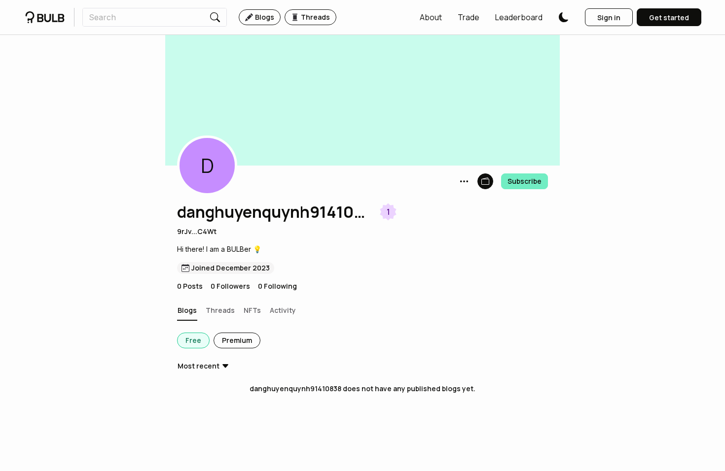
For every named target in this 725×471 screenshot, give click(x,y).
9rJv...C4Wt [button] (197, 231)
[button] (431, 17)
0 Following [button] (277, 286)
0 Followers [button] (230, 286)
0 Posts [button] (190, 286)
